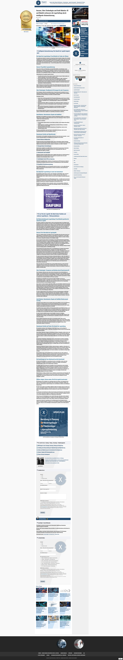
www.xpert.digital (46, 534)
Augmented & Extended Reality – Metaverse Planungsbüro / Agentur (79, 126)
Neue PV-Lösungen (76, 95)
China (74, 162)
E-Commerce (75, 152)
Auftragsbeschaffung (76, 146)
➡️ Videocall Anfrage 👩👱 (43, 518)
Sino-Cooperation (76, 164)
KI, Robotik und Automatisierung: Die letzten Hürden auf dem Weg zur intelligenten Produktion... (53, 595)
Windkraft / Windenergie (77, 170)
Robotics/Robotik (76, 101)
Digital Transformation (77, 150)
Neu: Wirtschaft (76, 103)
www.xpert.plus (57, 534)
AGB (84, 653)
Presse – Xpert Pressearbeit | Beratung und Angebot (79, 177)
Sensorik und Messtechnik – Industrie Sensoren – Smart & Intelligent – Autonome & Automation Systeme (80, 119)
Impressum (70, 653)
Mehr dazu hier (26, 31)
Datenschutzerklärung (78, 653)
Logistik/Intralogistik (77, 89)
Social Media (75, 168)
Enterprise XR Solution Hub (77, 85)
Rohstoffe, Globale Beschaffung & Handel (79, 87)
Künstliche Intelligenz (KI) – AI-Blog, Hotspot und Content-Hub (80, 92)
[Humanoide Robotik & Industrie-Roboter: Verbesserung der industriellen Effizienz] (65, 620)
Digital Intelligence (76, 148)
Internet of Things (76, 154)
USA (74, 160)
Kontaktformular (64, 653)
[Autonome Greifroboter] (53, 620)
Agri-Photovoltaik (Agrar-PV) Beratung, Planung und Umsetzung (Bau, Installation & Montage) (80, 132)
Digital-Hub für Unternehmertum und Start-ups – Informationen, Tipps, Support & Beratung (80, 129)
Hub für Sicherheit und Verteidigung (78, 166)
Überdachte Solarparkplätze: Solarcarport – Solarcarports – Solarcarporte (79, 135)
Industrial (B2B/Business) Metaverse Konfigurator (76, 655)
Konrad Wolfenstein (63, 25)
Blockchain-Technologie (77, 140)
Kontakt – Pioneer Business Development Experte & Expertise (48, 653)
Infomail (48, 655)
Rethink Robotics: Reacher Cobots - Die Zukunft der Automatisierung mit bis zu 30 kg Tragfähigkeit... (65, 595)
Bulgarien (75, 158)
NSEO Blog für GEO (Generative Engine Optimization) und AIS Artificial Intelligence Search (80, 143)
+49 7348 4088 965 (61, 461)
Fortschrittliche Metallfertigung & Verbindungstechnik (78, 123)
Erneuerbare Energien (77, 99)
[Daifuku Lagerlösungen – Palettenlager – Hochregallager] (53, 208)
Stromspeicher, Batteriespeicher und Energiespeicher (79, 138)
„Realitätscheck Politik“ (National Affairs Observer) (80, 156)
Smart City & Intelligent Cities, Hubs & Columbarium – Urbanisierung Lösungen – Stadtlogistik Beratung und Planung (80, 114)
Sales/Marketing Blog (77, 97)
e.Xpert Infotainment (41, 655)
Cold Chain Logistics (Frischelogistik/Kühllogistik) (80, 172)
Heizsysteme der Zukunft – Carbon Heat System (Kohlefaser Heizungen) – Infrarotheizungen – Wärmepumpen (80, 106)
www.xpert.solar (51, 534)
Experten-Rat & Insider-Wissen (78, 174)
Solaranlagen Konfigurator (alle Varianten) (58, 655)
